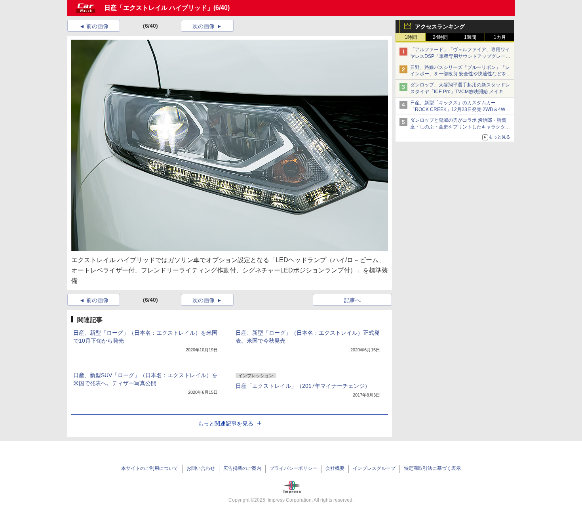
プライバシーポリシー (293, 468)
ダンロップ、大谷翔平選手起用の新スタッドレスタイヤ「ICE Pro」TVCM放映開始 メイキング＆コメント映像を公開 (460, 91)
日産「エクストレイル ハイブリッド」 (158, 7)
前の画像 (97, 26)
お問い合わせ (200, 468)
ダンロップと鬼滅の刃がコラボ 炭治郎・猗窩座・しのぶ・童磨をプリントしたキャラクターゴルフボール (460, 126)
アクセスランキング (440, 26)
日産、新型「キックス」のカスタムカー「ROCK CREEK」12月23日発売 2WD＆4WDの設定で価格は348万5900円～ (459, 109)
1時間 (411, 37)
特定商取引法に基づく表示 (432, 468)
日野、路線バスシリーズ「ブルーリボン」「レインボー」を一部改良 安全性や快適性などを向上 (460, 74)
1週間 (470, 37)
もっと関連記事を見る (225, 423)
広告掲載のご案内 (242, 468)
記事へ (352, 300)
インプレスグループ (374, 468)
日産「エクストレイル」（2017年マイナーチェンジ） (303, 386)
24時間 (440, 37)
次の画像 (203, 26)
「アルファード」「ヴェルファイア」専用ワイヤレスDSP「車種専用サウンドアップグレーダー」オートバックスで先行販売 (460, 56)
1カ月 (500, 37)
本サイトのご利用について (149, 468)
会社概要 (334, 468)
